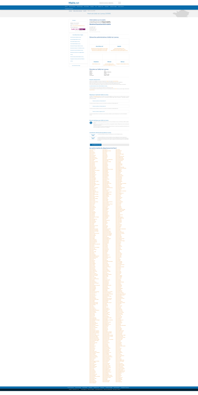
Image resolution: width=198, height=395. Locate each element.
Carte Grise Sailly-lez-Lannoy (109, 63)
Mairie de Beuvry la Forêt (119, 175)
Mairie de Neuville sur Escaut (107, 299)
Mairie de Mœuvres (92, 297)
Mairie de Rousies (105, 328)
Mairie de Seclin (91, 344)
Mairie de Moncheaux (119, 291)
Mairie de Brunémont (92, 188)
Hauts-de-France (115, 81)
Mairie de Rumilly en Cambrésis (94, 330)
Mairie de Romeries (92, 326)
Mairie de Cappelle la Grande (107, 194)
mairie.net (70, 10)
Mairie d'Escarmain (118, 219)
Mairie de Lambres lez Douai (120, 264)
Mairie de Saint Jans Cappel (93, 336)
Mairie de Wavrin (118, 376)
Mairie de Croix (91, 205)
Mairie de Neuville (105, 263)
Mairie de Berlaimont (119, 171)
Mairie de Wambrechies (106, 370)
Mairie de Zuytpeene (92, 382)
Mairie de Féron (118, 227)
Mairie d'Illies (118, 258)
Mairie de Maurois (118, 287)
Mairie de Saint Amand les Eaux (94, 332)
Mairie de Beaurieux (119, 169)
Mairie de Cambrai (105, 190)
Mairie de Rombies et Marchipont (121, 325)
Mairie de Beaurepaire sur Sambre (108, 169)
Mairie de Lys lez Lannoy (106, 279)
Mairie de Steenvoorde (92, 351)
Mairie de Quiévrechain (93, 318)
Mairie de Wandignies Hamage (120, 370)
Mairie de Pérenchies (119, 309)
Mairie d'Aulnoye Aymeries (120, 159)
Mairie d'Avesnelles (105, 160)
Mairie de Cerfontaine (119, 197)
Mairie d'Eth (104, 224)
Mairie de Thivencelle (106, 354)
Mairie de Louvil (105, 278)
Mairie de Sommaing (106, 349)
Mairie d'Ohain (118, 304)
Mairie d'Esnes (105, 221)
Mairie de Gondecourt (106, 239)
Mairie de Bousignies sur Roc (107, 183)
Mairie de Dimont (92, 209)
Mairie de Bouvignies (119, 184)
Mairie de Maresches (106, 283)
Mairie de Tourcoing (92, 357)
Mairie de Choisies (92, 199)
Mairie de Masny (105, 286)
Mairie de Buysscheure (106, 189)
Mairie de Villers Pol (92, 367)
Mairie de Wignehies (119, 378)
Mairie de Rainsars (92, 321)
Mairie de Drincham (106, 211)
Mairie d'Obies (105, 303)
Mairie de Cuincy (118, 205)
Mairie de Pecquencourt (106, 309)
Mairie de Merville (118, 289)
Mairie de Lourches (118, 277)
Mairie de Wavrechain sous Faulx (108, 376)
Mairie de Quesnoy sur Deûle (107, 317)
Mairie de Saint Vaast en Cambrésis (108, 339)
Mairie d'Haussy (118, 247)
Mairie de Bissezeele (119, 176)
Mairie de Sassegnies (119, 342)
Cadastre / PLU (100, 6)
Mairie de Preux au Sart (119, 314)
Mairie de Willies (105, 379)
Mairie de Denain (92, 208)
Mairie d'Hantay (91, 245)
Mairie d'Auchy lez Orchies (120, 158)
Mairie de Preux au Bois (106, 314)
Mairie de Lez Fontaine (92, 273)
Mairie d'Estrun (118, 223)
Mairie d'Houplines (118, 257)
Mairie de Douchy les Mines (120, 210)
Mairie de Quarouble (119, 316)
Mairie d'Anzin (91, 154)
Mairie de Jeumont (92, 260)
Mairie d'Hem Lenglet (92, 251)
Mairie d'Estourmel (118, 222)
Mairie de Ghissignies (106, 237)
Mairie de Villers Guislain (93, 366)
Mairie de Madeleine (92, 263)
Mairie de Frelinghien (92, 235)
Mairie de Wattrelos (119, 375)
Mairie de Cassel (118, 195)
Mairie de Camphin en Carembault (121, 190)
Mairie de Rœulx (105, 330)
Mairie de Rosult (105, 327)
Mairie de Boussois (105, 184)
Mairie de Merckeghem (119, 288)
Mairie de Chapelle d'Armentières (108, 261)
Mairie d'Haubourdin (119, 246)
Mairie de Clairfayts (105, 199)
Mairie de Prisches (92, 315)
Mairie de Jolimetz (105, 260)
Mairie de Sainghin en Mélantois (94, 331)
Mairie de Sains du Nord (119, 331)
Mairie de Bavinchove (92, 167)
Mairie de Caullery (92, 197)
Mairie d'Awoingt (118, 161)
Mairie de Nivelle (92, 301)
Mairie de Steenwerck (106, 351)
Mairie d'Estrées (91, 223)
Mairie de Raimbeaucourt (119, 319)
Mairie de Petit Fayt (105, 310)
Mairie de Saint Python (106, 337)
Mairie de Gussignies (106, 242)
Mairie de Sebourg (118, 343)
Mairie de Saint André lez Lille (107, 332)
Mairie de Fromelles (119, 236)
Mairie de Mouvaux (119, 296)
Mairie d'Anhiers (91, 151)
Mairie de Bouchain (119, 180)
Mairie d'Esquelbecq (119, 221)
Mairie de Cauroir (105, 197)
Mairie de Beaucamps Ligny (120, 167)
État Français (115, 389)
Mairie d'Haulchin (105, 247)
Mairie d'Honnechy (118, 254)
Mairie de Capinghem (106, 193)
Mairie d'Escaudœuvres (106, 220)
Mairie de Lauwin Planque (106, 266)
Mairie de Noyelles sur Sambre (120, 302)
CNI (96, 6)
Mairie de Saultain (92, 343)
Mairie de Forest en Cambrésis (107, 233)
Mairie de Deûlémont (106, 208)
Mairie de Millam (105, 290)
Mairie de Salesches (105, 340)
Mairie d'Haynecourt (106, 249)
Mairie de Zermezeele (106, 381)
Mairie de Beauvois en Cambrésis (94, 170)
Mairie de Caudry (118, 196)
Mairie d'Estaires (105, 222)
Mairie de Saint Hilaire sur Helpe (120, 335)
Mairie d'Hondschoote (106, 254)
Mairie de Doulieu (92, 267)
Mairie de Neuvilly (118, 299)
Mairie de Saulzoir (105, 343)
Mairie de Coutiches (106, 202)
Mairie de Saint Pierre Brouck (93, 337)
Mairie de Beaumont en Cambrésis (121, 168)
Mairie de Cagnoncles (92, 190)
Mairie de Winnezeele (119, 379)
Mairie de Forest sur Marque (120, 233)
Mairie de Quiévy (105, 318)
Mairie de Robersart (106, 325)
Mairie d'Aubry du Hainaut (93, 158)
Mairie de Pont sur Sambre (120, 312)
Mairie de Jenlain (118, 259)
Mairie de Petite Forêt (119, 310)
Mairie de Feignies (105, 226)
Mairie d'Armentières (92, 155)
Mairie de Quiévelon (119, 317)
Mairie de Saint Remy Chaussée (120, 337)
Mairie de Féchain (92, 226)
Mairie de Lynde (91, 279)
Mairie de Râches (118, 318)
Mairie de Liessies (118, 273)
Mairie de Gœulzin (118, 242)
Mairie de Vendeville (106, 361)
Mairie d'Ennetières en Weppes (94, 216)
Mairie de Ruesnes (105, 329)
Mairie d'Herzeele (118, 252)
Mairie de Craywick (118, 202)
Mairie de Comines (118, 200)
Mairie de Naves (105, 297)
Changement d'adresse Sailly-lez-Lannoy (122, 63)
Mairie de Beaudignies (92, 168)
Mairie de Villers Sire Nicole (107, 367)
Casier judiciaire (121, 6)
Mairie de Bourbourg (106, 181)
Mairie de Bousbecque (106, 182)
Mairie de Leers (118, 270)
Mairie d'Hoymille (105, 258)
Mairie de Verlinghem (92, 362)
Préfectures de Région (91, 389)
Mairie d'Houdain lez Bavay (93, 257)
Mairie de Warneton (119, 373)
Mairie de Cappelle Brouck (120, 193)
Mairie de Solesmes (92, 348)
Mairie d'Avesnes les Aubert (93, 161)
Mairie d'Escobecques (92, 221)
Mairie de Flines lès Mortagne (93, 231)
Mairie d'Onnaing (105, 305)
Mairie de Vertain (105, 362)
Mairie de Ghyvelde (119, 237)
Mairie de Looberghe (119, 276)
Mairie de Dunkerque (119, 211)
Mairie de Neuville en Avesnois (107, 298)
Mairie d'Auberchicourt (92, 157)
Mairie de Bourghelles (119, 181)
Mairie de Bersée (118, 172)
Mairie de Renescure (106, 323)
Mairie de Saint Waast (119, 339)
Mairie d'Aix (91, 150)
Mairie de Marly (91, 284)
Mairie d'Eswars (91, 224)
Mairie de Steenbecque (106, 350)
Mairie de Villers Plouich (119, 366)
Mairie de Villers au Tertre (106, 365)
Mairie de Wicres (105, 378)
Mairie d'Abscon (105, 149)
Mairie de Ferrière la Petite (107, 228)
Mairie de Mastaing (118, 286)
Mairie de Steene (118, 350)
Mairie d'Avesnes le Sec (119, 160)
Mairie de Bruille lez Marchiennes (108, 187)
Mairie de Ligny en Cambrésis (107, 274)
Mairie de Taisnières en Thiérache (94, 352)
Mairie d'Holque (105, 253)
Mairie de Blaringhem (92, 177)
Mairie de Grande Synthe (93, 241)
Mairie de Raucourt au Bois (107, 322)
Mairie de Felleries (118, 226)
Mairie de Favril (105, 267)
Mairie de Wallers (92, 369)
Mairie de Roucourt (92, 328)
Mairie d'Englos (118, 215)
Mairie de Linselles (105, 275)
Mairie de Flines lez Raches (107, 231)
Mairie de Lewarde (118, 272)
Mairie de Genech (92, 237)
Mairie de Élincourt (105, 214)
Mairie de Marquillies (119, 285)
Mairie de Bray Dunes (106, 185)
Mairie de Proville (118, 315)
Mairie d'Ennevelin (105, 216)
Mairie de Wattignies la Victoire (107, 375)
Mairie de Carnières (119, 194)
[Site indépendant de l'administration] (84, 3)
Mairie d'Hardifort (105, 245)
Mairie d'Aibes (118, 149)
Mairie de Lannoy (118, 265)
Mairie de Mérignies (92, 289)
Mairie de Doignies (105, 209)
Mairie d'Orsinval (118, 306)
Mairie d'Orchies (91, 306)
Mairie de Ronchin (105, 326)
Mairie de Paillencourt (92, 309)
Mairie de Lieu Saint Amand (93, 274)
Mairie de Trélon (118, 357)
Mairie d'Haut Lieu (92, 248)
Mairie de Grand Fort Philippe (120, 240)
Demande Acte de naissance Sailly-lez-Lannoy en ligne (99, 48)
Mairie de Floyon (92, 232)
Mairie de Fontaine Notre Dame (94, 233)
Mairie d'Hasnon (92, 246)
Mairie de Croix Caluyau (106, 205)
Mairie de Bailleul (118, 162)
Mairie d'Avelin (91, 160)
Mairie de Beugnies (92, 175)
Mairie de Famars (105, 225)
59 (112, 87)
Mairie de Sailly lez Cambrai (120, 330)
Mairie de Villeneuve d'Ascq (120, 364)
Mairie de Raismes (105, 321)
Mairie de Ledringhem (106, 270)
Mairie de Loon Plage (92, 277)
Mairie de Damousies (92, 207)
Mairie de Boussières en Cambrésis (121, 183)
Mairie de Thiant (118, 353)
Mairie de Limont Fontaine (93, 275)
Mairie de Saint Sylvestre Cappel (94, 339)
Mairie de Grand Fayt (106, 240)
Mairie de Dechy (105, 207)
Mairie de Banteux (92, 164)
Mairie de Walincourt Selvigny (120, 368)
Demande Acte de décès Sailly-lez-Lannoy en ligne (99, 50)
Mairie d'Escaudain (92, 220)
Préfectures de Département (107, 389)
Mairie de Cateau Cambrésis (120, 266)
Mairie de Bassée (92, 261)
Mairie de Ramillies (118, 321)
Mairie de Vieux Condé (119, 363)
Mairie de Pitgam (105, 311)
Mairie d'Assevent (92, 156)
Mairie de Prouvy (105, 315)
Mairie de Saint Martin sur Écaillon (108, 336)
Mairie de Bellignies (118, 170)
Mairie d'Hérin (118, 251)
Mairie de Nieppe (92, 300)
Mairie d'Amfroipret (119, 150)
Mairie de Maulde (105, 287)
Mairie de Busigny (92, 189)
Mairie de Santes (118, 341)
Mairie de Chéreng (118, 198)
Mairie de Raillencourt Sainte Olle (108, 319)
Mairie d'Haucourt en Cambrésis (94, 247)
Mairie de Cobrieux (92, 200)
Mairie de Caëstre (118, 189)
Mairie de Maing (118, 279)
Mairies (66, 6)
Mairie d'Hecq (91, 250)
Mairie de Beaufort (105, 168)
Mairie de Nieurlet (118, 300)
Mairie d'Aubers (105, 157)
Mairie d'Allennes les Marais (107, 150)
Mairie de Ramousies (92, 322)
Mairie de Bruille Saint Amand (120, 187)
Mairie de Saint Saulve (106, 338)
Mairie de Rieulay (118, 324)
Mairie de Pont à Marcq (106, 312)
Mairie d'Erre (104, 219)
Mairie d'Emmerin (92, 215)
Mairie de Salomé (118, 340)
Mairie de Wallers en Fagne (107, 369)
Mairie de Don (91, 210)
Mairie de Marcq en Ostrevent (94, 283)
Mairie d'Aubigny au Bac (119, 157)
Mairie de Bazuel (105, 167)
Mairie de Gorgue (92, 262)
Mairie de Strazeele (118, 351)
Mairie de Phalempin (92, 311)
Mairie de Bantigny (105, 164)
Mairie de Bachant (92, 162)
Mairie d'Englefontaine (106, 215)
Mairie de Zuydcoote (119, 381)
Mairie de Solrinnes (118, 348)
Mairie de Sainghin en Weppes (107, 331)
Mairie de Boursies (92, 182)
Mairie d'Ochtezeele (92, 304)
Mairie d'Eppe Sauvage (119, 216)
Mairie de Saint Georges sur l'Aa (94, 335)
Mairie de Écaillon (105, 212)
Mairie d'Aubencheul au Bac (120, 156)
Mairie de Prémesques (119, 313)
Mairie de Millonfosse (119, 290)
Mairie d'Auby (105, 158)
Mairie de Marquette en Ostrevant (94, 285)
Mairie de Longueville (119, 262)
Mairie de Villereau (92, 365)
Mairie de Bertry (118, 173)
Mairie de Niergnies (105, 300)
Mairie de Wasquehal (106, 374)
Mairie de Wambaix (92, 370)
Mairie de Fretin (105, 236)
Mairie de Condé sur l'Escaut (93, 201)
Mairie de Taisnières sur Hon (107, 352)
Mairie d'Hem (118, 250)
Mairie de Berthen (105, 173)
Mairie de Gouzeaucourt (93, 240)
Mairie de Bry (105, 188)
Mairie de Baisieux (92, 163)
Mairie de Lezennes (105, 273)
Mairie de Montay (92, 293)
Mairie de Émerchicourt (119, 214)
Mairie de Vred (91, 368)
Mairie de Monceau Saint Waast (94, 291)
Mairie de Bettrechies (119, 174)
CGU (78, 389)
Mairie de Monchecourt (93, 292)
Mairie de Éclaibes (92, 213)
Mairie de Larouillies (92, 266)
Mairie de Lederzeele (92, 270)
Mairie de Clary (118, 199)
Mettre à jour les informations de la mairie (94, 31)
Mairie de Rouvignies (119, 328)
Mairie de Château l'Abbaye (93, 198)
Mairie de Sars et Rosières (93, 342)
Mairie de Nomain (105, 301)
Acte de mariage (79, 6)
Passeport (92, 6)
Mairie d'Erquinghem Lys (93, 219)
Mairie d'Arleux (105, 154)
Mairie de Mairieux (92, 280)
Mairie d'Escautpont (119, 220)
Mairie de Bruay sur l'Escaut (93, 187)
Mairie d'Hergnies (105, 251)
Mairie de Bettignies (106, 174)
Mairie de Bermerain (92, 172)
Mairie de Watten (118, 374)
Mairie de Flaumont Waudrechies (121, 228)
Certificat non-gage (113, 6)
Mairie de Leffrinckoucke (93, 271)
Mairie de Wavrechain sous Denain (94, 376)
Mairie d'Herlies (91, 252)
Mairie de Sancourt (105, 341)
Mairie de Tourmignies (106, 357)
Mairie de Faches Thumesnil (93, 225)
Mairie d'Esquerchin (92, 222)
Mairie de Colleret (105, 200)
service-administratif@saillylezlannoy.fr (79, 25)
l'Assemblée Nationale (96, 96)
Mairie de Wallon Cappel (119, 369)
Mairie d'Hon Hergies (119, 253)
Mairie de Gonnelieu (119, 239)
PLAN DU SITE (74, 389)
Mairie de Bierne (105, 176)
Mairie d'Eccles (118, 212)
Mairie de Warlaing (105, 373)
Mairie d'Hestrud (92, 253)
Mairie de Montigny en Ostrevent (121, 293)
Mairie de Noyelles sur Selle (93, 303)
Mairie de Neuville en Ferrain (120, 298)
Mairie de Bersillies (92, 173)
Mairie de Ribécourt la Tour (107, 324)
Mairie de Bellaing (105, 170)
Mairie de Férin (105, 227)
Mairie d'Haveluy (118, 248)
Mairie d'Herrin (105, 252)
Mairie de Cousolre (92, 202)
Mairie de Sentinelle (119, 263)
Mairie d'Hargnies (118, 245)
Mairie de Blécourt (105, 177)
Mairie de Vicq (118, 362)
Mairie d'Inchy (91, 259)
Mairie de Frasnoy (118, 234)
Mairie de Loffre (91, 276)
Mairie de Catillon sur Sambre (93, 196)
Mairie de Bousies (118, 182)
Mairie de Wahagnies (106, 368)
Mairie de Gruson (118, 241)
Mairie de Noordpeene (119, 301)
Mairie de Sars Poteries (106, 342)
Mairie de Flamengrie (119, 261)
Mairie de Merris (105, 289)
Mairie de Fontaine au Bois (107, 232)
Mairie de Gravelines (106, 241)
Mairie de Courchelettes (119, 201)
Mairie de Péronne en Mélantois (94, 310)
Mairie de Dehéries (118, 207)
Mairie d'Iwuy (105, 259)
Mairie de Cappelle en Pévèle (93, 194)
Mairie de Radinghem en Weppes (94, 319)
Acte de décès (86, 6)
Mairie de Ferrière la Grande (93, 228)
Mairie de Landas (92, 265)
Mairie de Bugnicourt (119, 188)
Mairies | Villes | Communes (77, 10)
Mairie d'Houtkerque (92, 258)
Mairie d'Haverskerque (92, 249)
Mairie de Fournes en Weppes (107, 234)
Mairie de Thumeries (119, 354)
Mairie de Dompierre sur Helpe (120, 209)
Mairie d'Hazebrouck (119, 249)
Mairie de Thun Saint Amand (107, 355)
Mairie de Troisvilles (119, 358)
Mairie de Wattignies (92, 375)
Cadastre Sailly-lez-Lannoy (96, 63)
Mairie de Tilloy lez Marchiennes (107, 356)
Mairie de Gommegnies (93, 239)
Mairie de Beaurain (92, 169)
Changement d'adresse (69, 8)
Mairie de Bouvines (92, 185)
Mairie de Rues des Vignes (106, 271)
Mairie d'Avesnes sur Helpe (107, 161)
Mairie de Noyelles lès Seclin (93, 302)
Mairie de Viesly (91, 363)
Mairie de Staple (91, 350)
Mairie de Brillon (91, 186)
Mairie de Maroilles (105, 284)
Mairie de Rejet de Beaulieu (93, 323)
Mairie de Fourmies (92, 234)
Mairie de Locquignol (119, 275)
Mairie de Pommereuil (92, 312)
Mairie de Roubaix (118, 327)
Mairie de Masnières (92, 286)
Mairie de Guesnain (92, 242)
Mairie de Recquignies (119, 322)
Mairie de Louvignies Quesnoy (94, 278)
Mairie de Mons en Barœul (107, 292)
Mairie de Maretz (118, 283)
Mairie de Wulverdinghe (106, 380)
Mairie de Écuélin (105, 213)
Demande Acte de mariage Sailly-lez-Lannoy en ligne (99, 49)
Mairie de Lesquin (92, 272)
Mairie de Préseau (92, 314)
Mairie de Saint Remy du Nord (94, 338)
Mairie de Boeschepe (119, 177)
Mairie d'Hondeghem (92, 254)
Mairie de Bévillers (92, 176)
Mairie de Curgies (92, 206)
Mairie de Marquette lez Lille (107, 285)
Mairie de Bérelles (92, 171)
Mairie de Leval (105, 272)
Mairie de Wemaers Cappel (107, 377)
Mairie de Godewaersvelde (107, 238)
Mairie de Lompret (105, 276)
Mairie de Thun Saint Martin (120, 355)
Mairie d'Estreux (105, 223)
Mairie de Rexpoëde (92, 324)
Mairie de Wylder (118, 380)
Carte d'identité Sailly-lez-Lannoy (119, 48)
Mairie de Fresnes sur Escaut (107, 235)
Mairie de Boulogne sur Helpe (93, 181)
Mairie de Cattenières (106, 196)
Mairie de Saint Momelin (119, 336)
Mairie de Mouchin (92, 296)
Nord (107, 81)
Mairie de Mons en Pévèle (119, 292)
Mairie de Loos (105, 277)
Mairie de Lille (118, 274)
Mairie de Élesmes (92, 214)
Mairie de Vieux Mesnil (92, 364)
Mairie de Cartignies (106, 195)
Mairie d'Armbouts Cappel (120, 154)
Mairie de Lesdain (118, 271)
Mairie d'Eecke (118, 213)
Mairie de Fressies (92, 236)
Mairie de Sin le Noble (106, 347)
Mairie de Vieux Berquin (106, 363)
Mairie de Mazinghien (92, 288)
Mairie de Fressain (118, 235)
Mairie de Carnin (91, 195)
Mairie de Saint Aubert (119, 332)
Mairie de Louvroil (118, 278)
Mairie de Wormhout (92, 380)
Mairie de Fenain (92, 227)
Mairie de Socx (118, 347)
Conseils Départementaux (99, 389)
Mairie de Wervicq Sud (119, 377)
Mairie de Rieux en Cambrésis (93, 325)
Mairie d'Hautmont (105, 248)
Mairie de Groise (105, 262)
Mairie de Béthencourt (92, 174)
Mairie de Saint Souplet (119, 338)
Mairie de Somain (92, 349)
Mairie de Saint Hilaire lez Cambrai (108, 335)
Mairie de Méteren (92, 290)
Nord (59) (84, 10)
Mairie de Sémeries (105, 344)
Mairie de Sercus (91, 347)
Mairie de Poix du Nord (119, 311)
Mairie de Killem (118, 260)
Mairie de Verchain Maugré (120, 361)
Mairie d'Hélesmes (105, 250)
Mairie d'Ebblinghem (92, 212)
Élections (118, 389)
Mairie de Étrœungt (119, 224)
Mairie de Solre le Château (106, 348)
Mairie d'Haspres (105, 246)
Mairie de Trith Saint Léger (107, 358)
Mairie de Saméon (92, 341)
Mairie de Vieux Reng (106, 364)
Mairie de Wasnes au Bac (93, 374)
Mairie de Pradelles (105, 313)
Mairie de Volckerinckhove (120, 367)
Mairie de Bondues (92, 180)
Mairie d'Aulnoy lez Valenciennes (108, 159)
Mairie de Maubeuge (92, 287)
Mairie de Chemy (105, 198)
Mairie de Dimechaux (119, 208)
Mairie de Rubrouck (92, 329)
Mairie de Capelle (92, 193)
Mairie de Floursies (118, 231)
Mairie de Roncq (118, 326)
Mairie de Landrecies (106, 265)
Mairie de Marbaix (118, 280)
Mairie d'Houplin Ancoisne (107, 257)
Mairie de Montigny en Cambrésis (108, 293)
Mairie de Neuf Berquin (119, 297)
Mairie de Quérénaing (92, 317)
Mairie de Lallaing (92, 264)
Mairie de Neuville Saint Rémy (94, 299)
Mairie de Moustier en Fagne (107, 296)
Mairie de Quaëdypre (106, 316)
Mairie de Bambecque (119, 163)
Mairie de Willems (92, 379)
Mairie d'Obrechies (118, 303)
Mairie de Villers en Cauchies (120, 365)
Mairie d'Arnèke (105, 155)
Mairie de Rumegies (119, 329)
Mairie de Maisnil (118, 267)
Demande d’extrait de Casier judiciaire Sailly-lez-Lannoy (119, 50)
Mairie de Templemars (119, 352)
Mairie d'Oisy (91, 305)
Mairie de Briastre (118, 185)
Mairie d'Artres (118, 155)
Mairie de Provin (91, 316)
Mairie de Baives (105, 163)
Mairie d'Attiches (105, 156)
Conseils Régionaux (84, 389)
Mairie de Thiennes (92, 354)
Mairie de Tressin (92, 358)
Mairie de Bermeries (106, 172)
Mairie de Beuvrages (106, 175)
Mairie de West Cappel (92, 378)
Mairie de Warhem (92, 373)
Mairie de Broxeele (118, 186)
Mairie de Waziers (92, 377)
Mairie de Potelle (92, 313)
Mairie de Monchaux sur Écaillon (107, 291)
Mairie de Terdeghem (106, 353)
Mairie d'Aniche (105, 151)
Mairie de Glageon (92, 238)
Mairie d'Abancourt (92, 149)
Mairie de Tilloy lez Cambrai (93, 356)
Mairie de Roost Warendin (93, 327)
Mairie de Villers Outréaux (106, 366)
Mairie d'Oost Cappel (119, 305)
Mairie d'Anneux (118, 151)
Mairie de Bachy (105, 162)
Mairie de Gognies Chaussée (120, 238)
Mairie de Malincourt (106, 280)
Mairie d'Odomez (105, 304)
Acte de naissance (72, 6)
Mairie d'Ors (104, 306)
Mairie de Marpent (118, 284)
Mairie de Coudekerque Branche (107, 201)
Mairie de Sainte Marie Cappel (94, 340)
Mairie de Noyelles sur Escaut (107, 302)
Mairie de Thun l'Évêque (93, 355)
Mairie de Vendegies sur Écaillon (94, 361)
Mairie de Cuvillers (105, 206)
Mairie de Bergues (105, 171)
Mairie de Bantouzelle (119, 164)
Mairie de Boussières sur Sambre (94, 184)
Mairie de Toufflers (118, 356)
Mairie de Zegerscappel (92, 381)
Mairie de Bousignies (92, 183)
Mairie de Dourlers (92, 211)
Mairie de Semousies (119, 344)
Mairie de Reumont (119, 323)
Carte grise (106, 6)
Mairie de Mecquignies (106, 288)
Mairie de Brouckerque (106, 186)
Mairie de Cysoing (118, 206)
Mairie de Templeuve (92, 353)
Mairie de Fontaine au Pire (120, 232)
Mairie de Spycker (118, 349)
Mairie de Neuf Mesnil (92, 298)
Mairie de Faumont (118, 225)
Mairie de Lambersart (106, 264)
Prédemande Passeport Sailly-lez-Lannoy (119, 49)
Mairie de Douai (105, 210)
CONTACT (70, 389)
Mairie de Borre (105, 180)
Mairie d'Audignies (92, 159)
